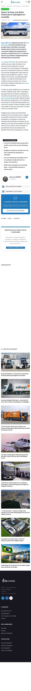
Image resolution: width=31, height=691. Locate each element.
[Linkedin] (27, 177)
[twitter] (11, 598)
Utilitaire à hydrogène (6, 645)
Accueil (3, 6)
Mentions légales (6, 589)
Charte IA (4, 591)
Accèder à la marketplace (15, 247)
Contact (3, 618)
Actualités (3, 628)
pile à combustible (7, 98)
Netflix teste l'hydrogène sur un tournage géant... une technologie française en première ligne (15, 167)
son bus (26, 83)
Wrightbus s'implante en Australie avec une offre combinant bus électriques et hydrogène (16, 153)
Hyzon (9, 218)
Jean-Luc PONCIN (15, 177)
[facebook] (7, 598)
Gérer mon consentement (8, 593)
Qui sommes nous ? (6, 611)
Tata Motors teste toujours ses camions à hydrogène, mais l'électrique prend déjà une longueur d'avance (15, 484)
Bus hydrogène (17, 6)
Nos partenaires (5, 613)
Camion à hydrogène (6, 650)
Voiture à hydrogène (6, 643)
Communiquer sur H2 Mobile (8, 616)
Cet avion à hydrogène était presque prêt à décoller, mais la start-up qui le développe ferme (16, 145)
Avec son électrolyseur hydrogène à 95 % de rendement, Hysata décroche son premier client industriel (16, 160)
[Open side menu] (1, 2)
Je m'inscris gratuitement (15, 210)
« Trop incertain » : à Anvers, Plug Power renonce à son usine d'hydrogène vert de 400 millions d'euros (15, 512)
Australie (16, 218)
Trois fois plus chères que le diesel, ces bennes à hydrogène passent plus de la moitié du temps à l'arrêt (15, 428)
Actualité (9, 6)
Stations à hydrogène (6, 633)
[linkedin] (3, 598)
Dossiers (3, 630)
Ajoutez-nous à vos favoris (21, 20)
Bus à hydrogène (5, 648)
